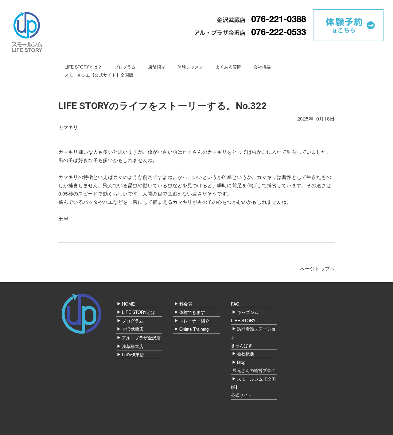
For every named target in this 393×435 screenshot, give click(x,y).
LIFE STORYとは (138, 312)
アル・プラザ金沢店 (141, 337)
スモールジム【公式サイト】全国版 (98, 75)
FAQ (235, 304)
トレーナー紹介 (194, 321)
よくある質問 (228, 67)
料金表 (185, 304)
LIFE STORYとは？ (83, 67)
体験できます (192, 312)
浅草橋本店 (132, 346)
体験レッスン (190, 67)
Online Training (194, 329)
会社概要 (262, 67)
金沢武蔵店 (132, 329)
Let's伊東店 (133, 354)
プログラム (125, 67)
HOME (128, 304)
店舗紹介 (156, 67)
